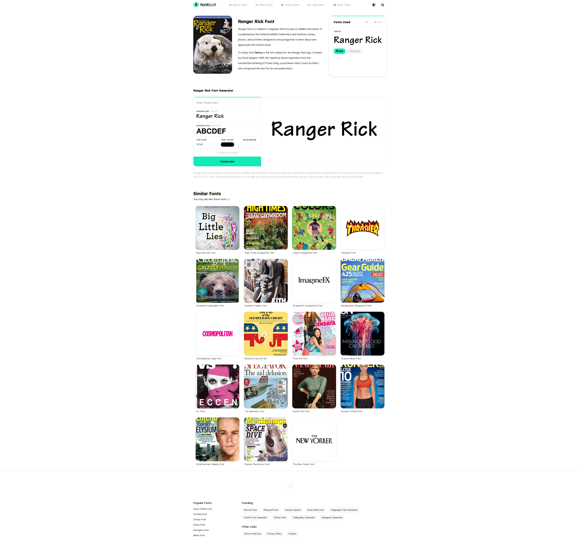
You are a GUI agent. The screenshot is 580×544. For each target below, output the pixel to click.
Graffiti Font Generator (255, 517)
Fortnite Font (200, 514)
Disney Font (199, 519)
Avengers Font (201, 530)
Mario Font (199, 524)
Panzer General (293, 510)
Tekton (258, 52)
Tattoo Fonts (280, 517)
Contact (292, 533)
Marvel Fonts (250, 510)
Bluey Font (199, 535)
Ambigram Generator (332, 517)
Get (340, 51)
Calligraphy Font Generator (344, 510)
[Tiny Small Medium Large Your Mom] (204, 143)
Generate (354, 51)
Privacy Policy (274, 533)
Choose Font (202, 111)
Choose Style (203, 126)
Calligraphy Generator (304, 517)
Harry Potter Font (202, 508)
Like (379, 22)
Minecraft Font (271, 510)
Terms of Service (252, 533)
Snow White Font (315, 510)
